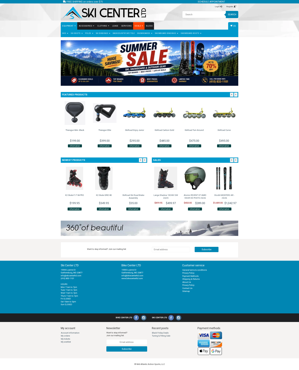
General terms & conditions (194, 270)
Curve (224, 130)
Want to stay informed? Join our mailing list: (116, 334)
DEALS (138, 26)
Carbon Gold (164, 130)
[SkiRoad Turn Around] (194, 113)
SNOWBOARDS (144, 33)
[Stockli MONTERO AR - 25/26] (224, 178)
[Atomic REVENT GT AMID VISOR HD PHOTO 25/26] (195, 178)
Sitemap (186, 291)
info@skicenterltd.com (71, 275)
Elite (104, 130)
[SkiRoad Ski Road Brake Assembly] (133, 178)
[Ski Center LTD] (104, 12)
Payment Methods (190, 276)
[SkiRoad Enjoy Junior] (134, 113)
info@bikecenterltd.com (132, 275)
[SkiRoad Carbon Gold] (164, 113)
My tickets (65, 339)
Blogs (149, 26)
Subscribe (206, 249)
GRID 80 (104, 195)
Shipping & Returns (191, 279)
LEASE (115, 26)
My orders (65, 336)
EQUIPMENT (68, 26)
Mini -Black (75, 130)
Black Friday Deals (160, 333)
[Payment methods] (209, 343)
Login (217, 7)
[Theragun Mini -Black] (75, 113)
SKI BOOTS (76, 33)
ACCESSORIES (86, 26)
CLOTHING (102, 26)
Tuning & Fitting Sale (161, 336)
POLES (88, 33)
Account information (70, 333)
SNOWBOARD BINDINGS (166, 33)
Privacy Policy (188, 273)
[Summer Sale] (149, 63)
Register (230, 7)
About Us (186, 282)
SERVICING (126, 26)
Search (232, 14)
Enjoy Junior (134, 130)
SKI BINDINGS (102, 33)
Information (75, 146)
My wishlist (66, 342)
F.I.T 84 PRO (74, 195)
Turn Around (194, 130)
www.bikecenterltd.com (132, 278)
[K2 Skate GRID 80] (104, 178)
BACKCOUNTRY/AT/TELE (124, 33)
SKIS (64, 33)
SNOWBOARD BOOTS (190, 33)
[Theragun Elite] (104, 113)
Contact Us (187, 288)
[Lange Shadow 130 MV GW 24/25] (165, 178)
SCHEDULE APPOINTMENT (211, 1)
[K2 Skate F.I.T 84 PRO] (74, 178)
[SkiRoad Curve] (224, 113)
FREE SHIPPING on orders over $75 (84, 1)
